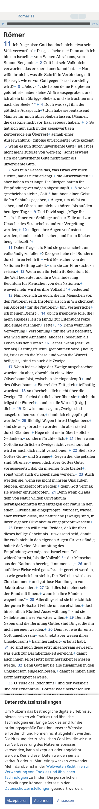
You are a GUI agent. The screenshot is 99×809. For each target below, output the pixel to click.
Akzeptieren (17, 800)
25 (10, 527)
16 (47, 343)
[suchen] (93, 6)
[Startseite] (7, 6)
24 (54, 492)
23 (81, 474)
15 (60, 325)
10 (25, 229)
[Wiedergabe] (3, 23)
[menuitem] (7, 6)
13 (10, 295)
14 (43, 313)
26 (80, 563)
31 (7, 647)
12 (22, 271)
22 (75, 450)
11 (10, 247)
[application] (49, 23)
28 (32, 599)
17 (10, 366)
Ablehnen (42, 800)
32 (20, 665)
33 (10, 683)
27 (42, 587)
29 (72, 617)
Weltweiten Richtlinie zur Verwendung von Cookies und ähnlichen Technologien (47, 772)
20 (24, 420)
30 (50, 629)
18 (23, 390)
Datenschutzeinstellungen (27, 788)
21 (72, 438)
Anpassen (65, 800)
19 (19, 408)
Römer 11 (26, 16)
